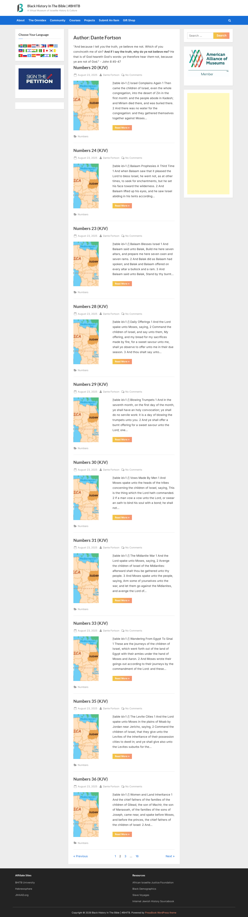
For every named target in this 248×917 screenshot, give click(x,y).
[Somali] (29, 55)
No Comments (133, 75)
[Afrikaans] (21, 45)
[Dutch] (34, 45)
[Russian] (25, 55)
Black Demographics (144, 888)
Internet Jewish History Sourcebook (153, 901)
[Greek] (56, 45)
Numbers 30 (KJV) (90, 462)
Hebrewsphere (23, 888)
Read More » (123, 128)
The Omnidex (37, 20)
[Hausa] (25, 50)
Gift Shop (129, 20)
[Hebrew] (29, 50)
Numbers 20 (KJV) (90, 67)
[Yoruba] (51, 55)
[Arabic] (25, 45)
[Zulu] (56, 55)
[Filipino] (42, 45)
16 (137, 856)
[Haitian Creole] (21, 50)
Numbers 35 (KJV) (90, 701)
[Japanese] (47, 50)
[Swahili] (42, 55)
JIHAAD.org (22, 895)
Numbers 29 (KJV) (90, 384)
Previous (82, 856)
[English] (38, 45)
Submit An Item (109, 20)
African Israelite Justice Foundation (153, 882)
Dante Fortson (111, 74)
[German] (51, 45)
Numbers (83, 136)
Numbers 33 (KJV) (90, 623)
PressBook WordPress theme (160, 912)
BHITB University (25, 882)
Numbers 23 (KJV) (90, 228)
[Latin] (56, 50)
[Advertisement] (208, 143)
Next (169, 856)
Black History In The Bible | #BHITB (53, 6)
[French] (47, 45)
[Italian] (42, 50)
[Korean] (51, 50)
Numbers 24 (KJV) (90, 150)
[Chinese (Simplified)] (29, 45)
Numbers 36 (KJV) (90, 779)
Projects (89, 20)
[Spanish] (34, 55)
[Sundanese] (38, 55)
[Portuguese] (21, 55)
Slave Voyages (140, 895)
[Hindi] (34, 50)
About (21, 20)
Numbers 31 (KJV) (90, 540)
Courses (74, 20)
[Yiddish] (47, 55)
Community (57, 20)
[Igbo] (38, 50)
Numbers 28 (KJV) (90, 306)
